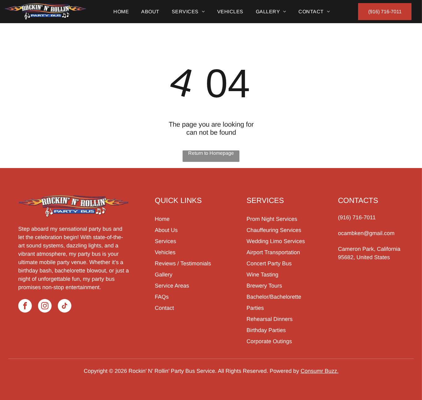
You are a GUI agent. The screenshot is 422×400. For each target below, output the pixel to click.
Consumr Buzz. (320, 371)
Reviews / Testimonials (183, 263)
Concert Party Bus (269, 263)
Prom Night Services (272, 219)
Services (165, 241)
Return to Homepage (211, 153)
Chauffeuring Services (274, 230)
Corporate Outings (269, 341)
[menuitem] (121, 12)
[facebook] (25, 306)
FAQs (162, 297)
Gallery (163, 275)
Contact (164, 308)
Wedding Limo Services (276, 241)
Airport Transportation (273, 252)
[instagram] (45, 306)
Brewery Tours (264, 286)
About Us (166, 230)
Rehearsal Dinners (270, 319)
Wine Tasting (262, 275)
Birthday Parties (266, 330)
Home (162, 219)
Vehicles (165, 252)
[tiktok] (64, 306)
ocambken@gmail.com (366, 233)
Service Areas (172, 286)
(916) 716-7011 (357, 217)
